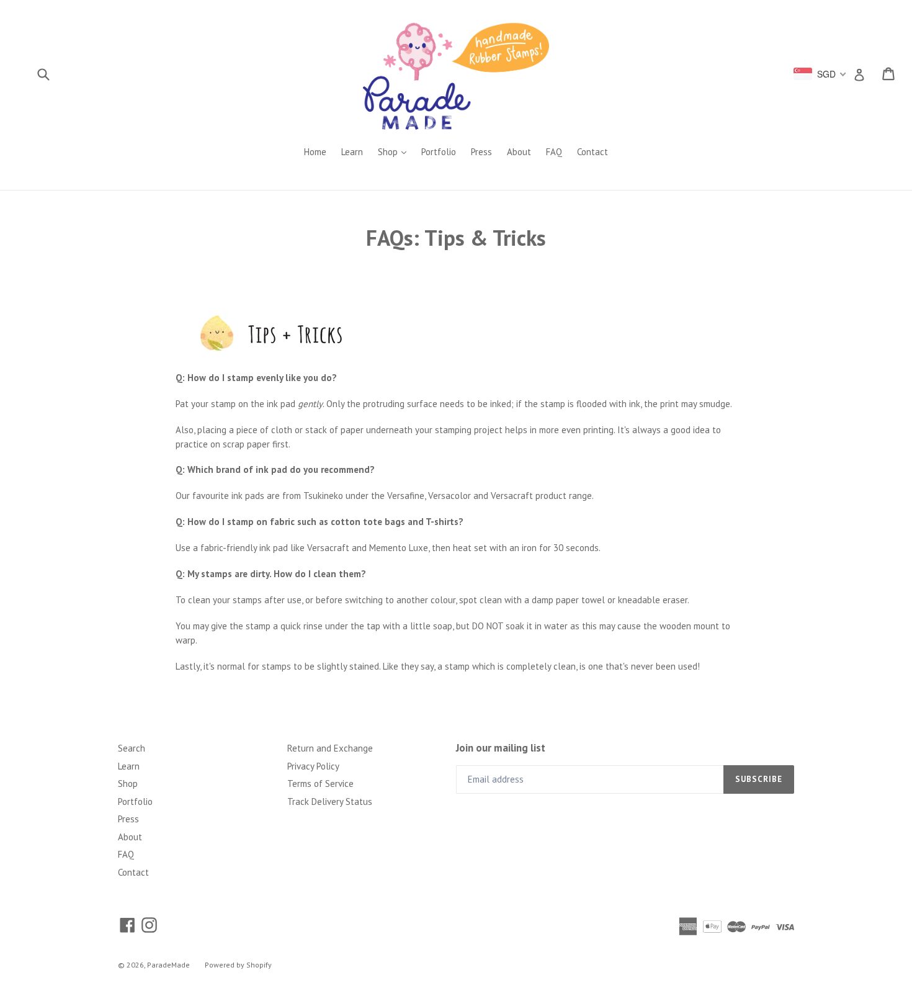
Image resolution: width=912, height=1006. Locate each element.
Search (131, 748)
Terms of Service (320, 783)
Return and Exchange (330, 748)
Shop (395, 151)
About (519, 152)
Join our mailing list (500, 748)
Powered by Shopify (238, 964)
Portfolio (438, 152)
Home (315, 152)
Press (481, 152)
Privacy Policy (313, 766)
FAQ (554, 152)
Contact (592, 152)
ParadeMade (168, 964)
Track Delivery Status (329, 801)
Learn (352, 152)
